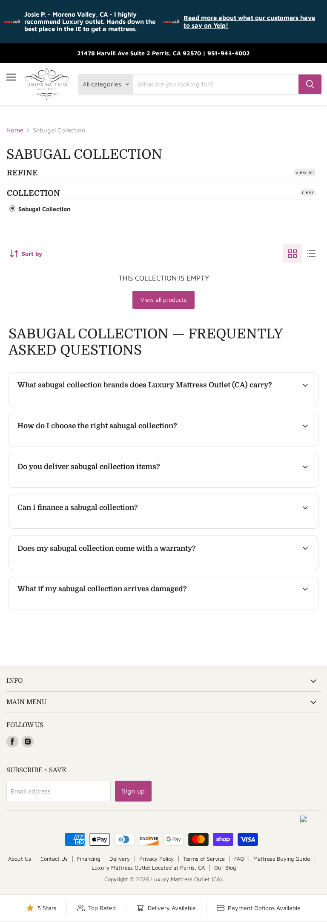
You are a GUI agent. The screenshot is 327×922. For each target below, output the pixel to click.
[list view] (311, 253)
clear (308, 192)
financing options (83, 527)
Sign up (133, 791)
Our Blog (225, 867)
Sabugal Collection (44, 208)
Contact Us (54, 858)
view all (304, 172)
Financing (88, 858)
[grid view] (292, 253)
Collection (33, 193)
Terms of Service (204, 858)
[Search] (309, 84)
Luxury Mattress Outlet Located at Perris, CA (148, 867)
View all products (163, 299)
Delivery (119, 858)
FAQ (239, 858)
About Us (19, 858)
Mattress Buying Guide (281, 858)
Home (14, 130)
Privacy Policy (156, 858)
